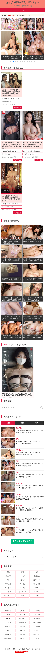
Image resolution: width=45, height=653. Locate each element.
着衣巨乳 (8, 584)
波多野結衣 (22, 618)
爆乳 (36, 572)
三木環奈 (22, 634)
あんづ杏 (8, 622)
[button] (10, 61)
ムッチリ (8, 592)
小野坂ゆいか (37, 622)
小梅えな (37, 618)
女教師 (4, 101)
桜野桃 (8, 615)
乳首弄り (22, 580)
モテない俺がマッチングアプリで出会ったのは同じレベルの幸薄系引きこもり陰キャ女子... (11, 198)
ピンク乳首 (36, 584)
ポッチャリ (22, 592)
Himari (8, 618)
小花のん (8, 626)
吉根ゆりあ (22, 622)
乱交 (15, 104)
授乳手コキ (36, 580)
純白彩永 (8, 634)
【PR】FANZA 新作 (7, 154)
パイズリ (4, 104)
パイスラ (37, 588)
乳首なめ (37, 576)
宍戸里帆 (37, 611)
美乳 (22, 572)
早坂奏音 (37, 630)
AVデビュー (8, 596)
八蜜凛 (37, 638)
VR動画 (37, 596)
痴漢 (22, 596)
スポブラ (8, 588)
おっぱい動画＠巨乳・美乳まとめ (22, 2)
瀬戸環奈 (22, 630)
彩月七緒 (22, 611)
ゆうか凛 (9, 101)
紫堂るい (22, 638)
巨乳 (8, 572)
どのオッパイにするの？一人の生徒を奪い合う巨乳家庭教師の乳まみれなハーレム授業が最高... (11, 92)
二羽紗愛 (37, 626)
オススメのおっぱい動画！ (9, 157)
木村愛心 (8, 630)
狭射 (8, 580)
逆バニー (37, 592)
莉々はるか (36, 634)
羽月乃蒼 (8, 611)
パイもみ (10, 104)
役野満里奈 (8, 638)
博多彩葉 (22, 615)
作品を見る (17, 160)
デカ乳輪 (22, 584)
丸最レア (22, 626)
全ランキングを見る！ (22, 541)
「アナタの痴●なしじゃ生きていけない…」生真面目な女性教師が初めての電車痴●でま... (11, 145)
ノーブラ (22, 588)
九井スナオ (36, 615)
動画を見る (17, 107)
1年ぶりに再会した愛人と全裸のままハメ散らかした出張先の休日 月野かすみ (32, 144)
